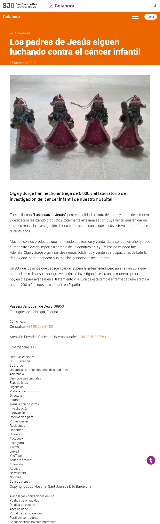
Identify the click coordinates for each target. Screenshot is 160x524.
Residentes (17, 425)
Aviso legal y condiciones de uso (32, 496)
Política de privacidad (24, 500)
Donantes (16, 430)
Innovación (17, 413)
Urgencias (17, 387)
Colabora (64, 6)
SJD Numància (20, 361)
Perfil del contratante (24, 517)
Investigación (19, 408)
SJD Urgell (17, 365)
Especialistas (19, 382)
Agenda (15, 468)
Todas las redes (20, 460)
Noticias (15, 477)
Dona (151, 17)
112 (33, 347)
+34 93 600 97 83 (92, 336)
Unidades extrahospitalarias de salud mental (40, 370)
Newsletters (18, 473)
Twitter (14, 447)
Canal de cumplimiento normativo (33, 522)
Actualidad (22, 33)
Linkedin (15, 451)
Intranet (15, 400)
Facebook (16, 438)
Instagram (17, 443)
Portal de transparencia (26, 513)
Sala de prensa (20, 481)
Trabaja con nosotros (24, 404)
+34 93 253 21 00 (39, 326)
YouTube (16, 455)
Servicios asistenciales (25, 378)
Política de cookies (23, 505)
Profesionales (19, 421)
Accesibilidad (19, 509)
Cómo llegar (18, 321)
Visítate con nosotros (24, 391)
